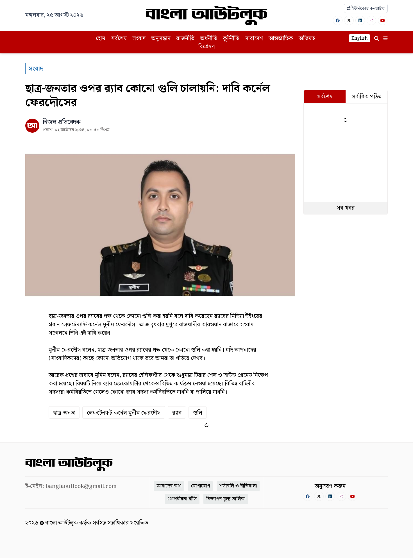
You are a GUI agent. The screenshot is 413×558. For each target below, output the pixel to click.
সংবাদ (139, 38)
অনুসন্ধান (161, 38)
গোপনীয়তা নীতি (182, 499)
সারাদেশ (254, 38)
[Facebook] (337, 20)
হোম (100, 38)
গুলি (197, 412)
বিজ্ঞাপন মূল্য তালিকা (226, 499)
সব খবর (346, 208)
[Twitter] (349, 20)
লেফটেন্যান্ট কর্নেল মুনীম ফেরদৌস (124, 412)
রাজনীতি (185, 38)
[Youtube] (382, 20)
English (359, 38)
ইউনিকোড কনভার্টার (367, 8)
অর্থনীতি (208, 38)
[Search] (376, 38)
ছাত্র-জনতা (64, 412)
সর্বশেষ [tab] (325, 96)
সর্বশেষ (119, 38)
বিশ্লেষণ (206, 46)
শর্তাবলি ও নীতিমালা (238, 486)
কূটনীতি (231, 38)
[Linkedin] (360, 20)
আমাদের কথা (168, 486)
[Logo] (207, 15)
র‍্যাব (176, 412)
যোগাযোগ (200, 486)
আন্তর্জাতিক (281, 38)
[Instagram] (371, 20)
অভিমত (307, 38)
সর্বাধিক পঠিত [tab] (367, 96)
